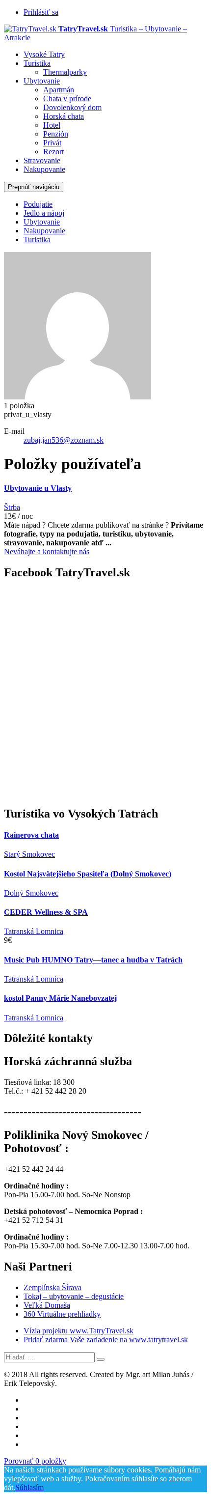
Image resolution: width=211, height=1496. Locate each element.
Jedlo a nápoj (44, 213)
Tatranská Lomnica (33, 931)
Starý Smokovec (29, 854)
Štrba (12, 507)
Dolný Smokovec (31, 893)
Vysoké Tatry (44, 54)
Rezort (53, 151)
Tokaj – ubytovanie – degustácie (74, 1296)
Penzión (55, 134)
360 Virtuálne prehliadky (62, 1314)
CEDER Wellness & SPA (46, 912)
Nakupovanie (44, 169)
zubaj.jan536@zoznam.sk (64, 440)
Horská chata (63, 116)
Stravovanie (42, 160)
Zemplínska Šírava (52, 1287)
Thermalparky (65, 72)
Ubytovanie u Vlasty (38, 488)
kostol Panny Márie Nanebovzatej (60, 998)
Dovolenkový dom (72, 107)
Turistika (37, 63)
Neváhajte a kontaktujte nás (46, 551)
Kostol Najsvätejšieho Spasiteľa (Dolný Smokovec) (87, 874)
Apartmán (58, 89)
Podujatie (38, 204)
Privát (52, 143)
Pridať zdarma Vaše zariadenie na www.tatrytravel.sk (106, 1339)
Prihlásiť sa (41, 12)
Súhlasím (29, 1487)
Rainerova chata (31, 835)
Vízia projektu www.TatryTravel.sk (78, 1331)
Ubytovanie (42, 81)
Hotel (51, 125)
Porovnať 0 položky (35, 1461)
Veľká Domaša (47, 1305)
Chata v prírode (67, 98)
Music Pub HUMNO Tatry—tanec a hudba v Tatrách (93, 960)
